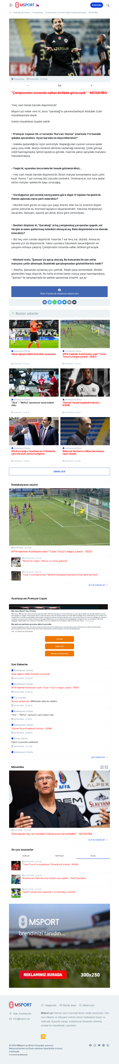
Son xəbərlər (98, 757)
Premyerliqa (19, 79)
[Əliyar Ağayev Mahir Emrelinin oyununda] (34, 334)
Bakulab (23, 1054)
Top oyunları (20, 698)
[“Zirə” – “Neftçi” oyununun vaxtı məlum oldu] (34, 382)
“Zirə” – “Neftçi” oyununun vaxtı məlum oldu (32, 404)
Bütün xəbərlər (97, 585)
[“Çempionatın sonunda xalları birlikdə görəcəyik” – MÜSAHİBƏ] (59, 47)
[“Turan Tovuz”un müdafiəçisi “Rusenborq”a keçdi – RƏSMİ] (16, 865)
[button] (108, 5)
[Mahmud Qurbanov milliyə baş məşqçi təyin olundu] (85, 431)
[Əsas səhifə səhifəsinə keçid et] (10, 12)
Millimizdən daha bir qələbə (34, 701)
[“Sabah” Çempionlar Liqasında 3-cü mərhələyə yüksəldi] (16, 893)
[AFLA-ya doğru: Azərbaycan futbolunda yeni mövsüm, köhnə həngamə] (34, 431)
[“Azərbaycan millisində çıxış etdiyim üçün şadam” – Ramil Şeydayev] (16, 879)
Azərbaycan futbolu (21, 351)
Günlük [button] (26, 856)
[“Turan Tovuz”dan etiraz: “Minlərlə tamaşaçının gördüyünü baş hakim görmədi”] (16, 576)
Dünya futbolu (21, 738)
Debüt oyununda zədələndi (24, 742)
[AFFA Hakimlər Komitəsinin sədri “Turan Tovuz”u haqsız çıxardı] (85, 334)
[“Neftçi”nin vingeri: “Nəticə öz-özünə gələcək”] (16, 562)
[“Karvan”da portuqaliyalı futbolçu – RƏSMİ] (85, 382)
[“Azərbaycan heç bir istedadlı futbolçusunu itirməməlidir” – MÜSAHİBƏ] (59, 799)
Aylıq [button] (93, 856)
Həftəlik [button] (59, 856)
